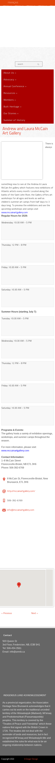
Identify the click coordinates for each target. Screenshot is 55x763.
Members (10, 100)
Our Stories (11, 113)
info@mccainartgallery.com (20, 510)
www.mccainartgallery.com (14, 212)
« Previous (6, 613)
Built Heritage (13, 106)
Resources (10, 93)
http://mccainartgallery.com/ (21, 491)
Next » (34, 613)
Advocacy (10, 79)
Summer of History (14, 120)
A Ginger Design (31, 758)
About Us (10, 72)
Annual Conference (15, 86)
